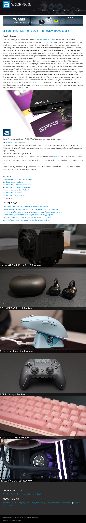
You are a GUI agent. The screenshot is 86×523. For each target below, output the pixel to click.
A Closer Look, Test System (14, 182)
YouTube (6, 494)
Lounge (67, 11)
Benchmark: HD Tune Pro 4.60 (15, 195)
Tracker (78, 11)
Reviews (45, 11)
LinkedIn (26, 494)
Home (34, 11)
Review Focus (11, 143)
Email (39, 494)
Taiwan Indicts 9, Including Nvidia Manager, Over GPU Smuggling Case (28, 215)
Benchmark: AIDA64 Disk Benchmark (17, 185)
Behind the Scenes (9, 503)
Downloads (56, 503)
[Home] (6, 4)
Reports (56, 11)
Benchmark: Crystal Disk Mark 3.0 (16, 190)
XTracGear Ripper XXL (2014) (45, 40)
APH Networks (21, 4)
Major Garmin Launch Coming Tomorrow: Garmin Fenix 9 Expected (27, 217)
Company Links (23, 503)
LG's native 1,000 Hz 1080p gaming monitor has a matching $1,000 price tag (30, 209)
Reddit (32, 494)
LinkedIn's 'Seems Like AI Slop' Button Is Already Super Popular (25, 207)
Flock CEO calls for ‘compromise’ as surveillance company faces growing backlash (32, 212)
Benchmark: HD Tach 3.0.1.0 (14, 192)
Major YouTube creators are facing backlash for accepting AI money (27, 220)
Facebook (14, 494)
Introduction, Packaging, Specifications (18, 179)
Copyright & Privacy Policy (40, 503)
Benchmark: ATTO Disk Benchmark (17, 187)
